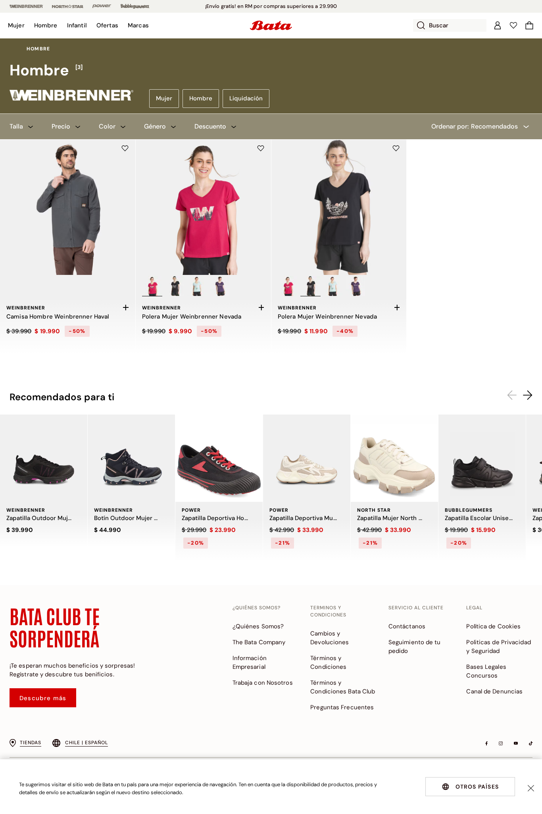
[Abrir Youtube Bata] (516, 743)
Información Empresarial (250, 662)
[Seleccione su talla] (126, 307)
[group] (271, 70)
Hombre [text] (38, 49)
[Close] (531, 788)
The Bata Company (259, 642)
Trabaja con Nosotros (263, 683)
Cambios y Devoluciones (329, 638)
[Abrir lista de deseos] (513, 25)
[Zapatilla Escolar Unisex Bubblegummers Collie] (482, 458)
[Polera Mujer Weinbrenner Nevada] (203, 207)
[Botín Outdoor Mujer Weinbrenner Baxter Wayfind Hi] (131, 458)
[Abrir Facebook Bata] (486, 743)
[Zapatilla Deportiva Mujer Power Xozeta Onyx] (306, 458)
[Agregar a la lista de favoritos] (125, 148)
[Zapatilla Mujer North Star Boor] (394, 458)
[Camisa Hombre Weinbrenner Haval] (67, 207)
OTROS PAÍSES (477, 786)
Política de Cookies (493, 626)
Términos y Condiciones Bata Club (342, 687)
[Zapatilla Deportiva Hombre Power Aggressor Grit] (219, 458)
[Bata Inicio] (271, 25)
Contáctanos (406, 626)
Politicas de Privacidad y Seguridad (498, 646)
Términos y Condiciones (328, 662)
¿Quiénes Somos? (258, 626)
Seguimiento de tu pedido (414, 646)
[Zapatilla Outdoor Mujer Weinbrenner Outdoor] (43, 458)
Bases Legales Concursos (486, 671)
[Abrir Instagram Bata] (501, 743)
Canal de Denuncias (494, 691)
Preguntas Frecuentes (342, 707)
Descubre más (42, 698)
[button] (16, 25)
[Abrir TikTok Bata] (530, 743)
